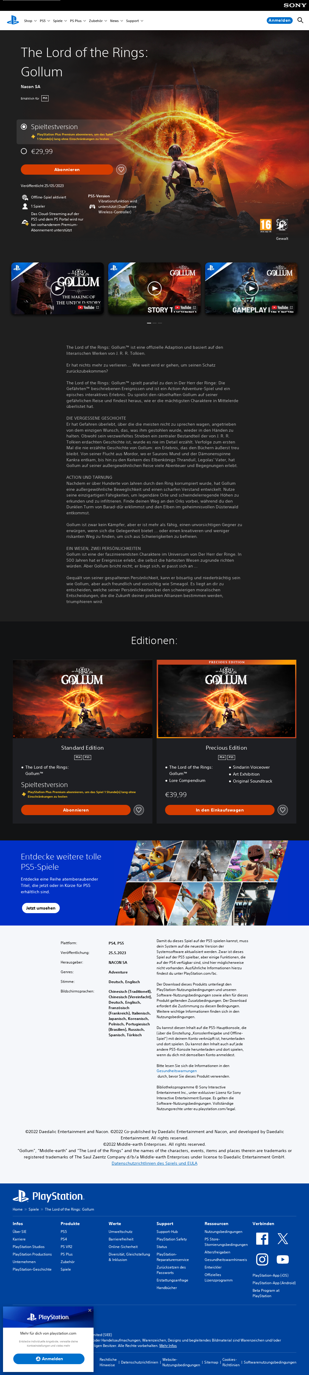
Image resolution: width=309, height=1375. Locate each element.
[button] (154, 288)
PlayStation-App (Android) (274, 1282)
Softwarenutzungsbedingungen (270, 1362)
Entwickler (213, 1267)
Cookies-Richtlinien (231, 1362)
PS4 (64, 1239)
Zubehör (96, 20)
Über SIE (19, 1231)
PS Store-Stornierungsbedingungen (226, 1242)
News (114, 20)
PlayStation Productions (32, 1254)
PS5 (43, 20)
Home (18, 1209)
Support (132, 20)
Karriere (19, 1239)
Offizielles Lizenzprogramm (219, 1277)
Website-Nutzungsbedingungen (181, 1362)
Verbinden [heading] (263, 1223)
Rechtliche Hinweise (108, 1362)
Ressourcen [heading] (216, 1223)
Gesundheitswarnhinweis (226, 1259)
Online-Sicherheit (123, 1246)
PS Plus (75, 20)
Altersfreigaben (217, 1252)
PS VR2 (66, 1246)
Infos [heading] (18, 1223)
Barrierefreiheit (121, 1239)
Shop (28, 20)
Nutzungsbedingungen (223, 1231)
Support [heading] (165, 1223)
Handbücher (167, 1287)
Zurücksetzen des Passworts (171, 1270)
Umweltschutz (120, 1231)
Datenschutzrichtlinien (139, 1362)
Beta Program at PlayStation (266, 1293)
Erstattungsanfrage (172, 1280)
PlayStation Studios (29, 1246)
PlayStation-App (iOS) (270, 1275)
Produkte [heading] (70, 1223)
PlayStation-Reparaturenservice (173, 1257)
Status (162, 1246)
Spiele (57, 20)
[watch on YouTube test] (185, 307)
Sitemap (211, 1362)
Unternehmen (24, 1261)
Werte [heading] (115, 1223)
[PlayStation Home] (13, 20)
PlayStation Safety (172, 1239)
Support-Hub (167, 1231)
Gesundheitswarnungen (177, 1071)
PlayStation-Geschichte (32, 1269)
